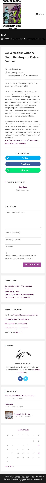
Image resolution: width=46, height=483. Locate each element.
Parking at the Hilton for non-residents (19, 294)
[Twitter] (25, 378)
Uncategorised (14, 75)
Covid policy (24, 319)
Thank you (9, 289)
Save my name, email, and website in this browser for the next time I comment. (20, 256)
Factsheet (23, 187)
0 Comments (32, 75)
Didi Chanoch (10, 323)
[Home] (2, 39)
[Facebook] (20, 378)
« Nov (7, 466)
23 (39, 453)
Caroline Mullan (14, 69)
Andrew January (11, 328)
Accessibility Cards (12, 291)
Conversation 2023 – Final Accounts (18, 286)
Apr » (12, 466)
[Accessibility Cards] (9, 415)
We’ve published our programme (17, 297)
